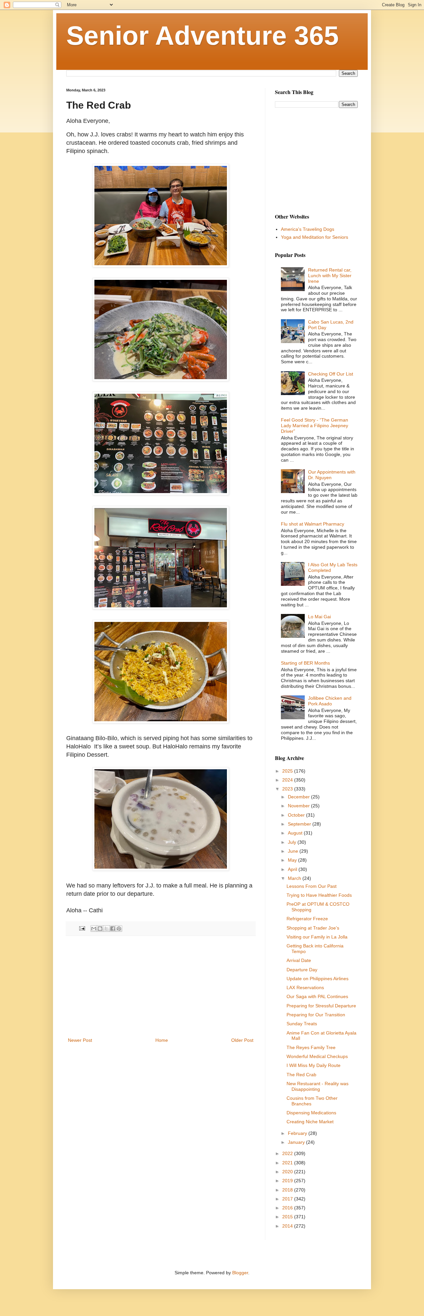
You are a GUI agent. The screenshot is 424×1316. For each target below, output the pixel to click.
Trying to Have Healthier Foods (319, 895)
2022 (288, 1153)
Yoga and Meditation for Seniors (314, 237)
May (293, 860)
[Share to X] (106, 928)
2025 (288, 771)
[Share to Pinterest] (119, 928)
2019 (288, 1180)
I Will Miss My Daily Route (314, 1065)
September (300, 824)
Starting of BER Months (305, 663)
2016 (288, 1207)
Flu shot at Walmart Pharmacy (312, 524)
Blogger (240, 1272)
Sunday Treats (302, 1023)
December (299, 796)
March (295, 878)
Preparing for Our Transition (316, 1014)
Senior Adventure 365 (202, 35)
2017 (288, 1198)
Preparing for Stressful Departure (321, 1005)
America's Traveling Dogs (307, 229)
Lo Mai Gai (319, 616)
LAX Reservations (305, 987)
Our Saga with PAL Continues (317, 996)
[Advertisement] (160, 986)
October (297, 815)
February (298, 1133)
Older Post (242, 1040)
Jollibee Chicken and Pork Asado (329, 700)
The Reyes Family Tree (311, 1047)
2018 (288, 1189)
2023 (288, 788)
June (293, 851)
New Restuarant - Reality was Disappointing (317, 1086)
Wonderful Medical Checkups (317, 1056)
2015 (288, 1216)
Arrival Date (299, 960)
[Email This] (93, 928)
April (293, 869)
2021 (288, 1162)
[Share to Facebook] (112, 928)
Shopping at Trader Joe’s (313, 928)
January (297, 1142)
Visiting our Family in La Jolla (317, 936)
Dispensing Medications (311, 1112)
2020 (288, 1171)
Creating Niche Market (310, 1121)
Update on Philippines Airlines (317, 978)
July (292, 842)
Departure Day (302, 969)
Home (161, 1040)
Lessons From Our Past (312, 886)
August (296, 832)
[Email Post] (81, 928)
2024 (288, 780)
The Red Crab (301, 1074)
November (299, 805)
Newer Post (80, 1040)
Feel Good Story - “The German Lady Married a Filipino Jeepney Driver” (314, 425)
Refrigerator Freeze (307, 918)
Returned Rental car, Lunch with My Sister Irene (329, 275)
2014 (288, 1226)
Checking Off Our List (330, 374)
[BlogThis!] (100, 928)
